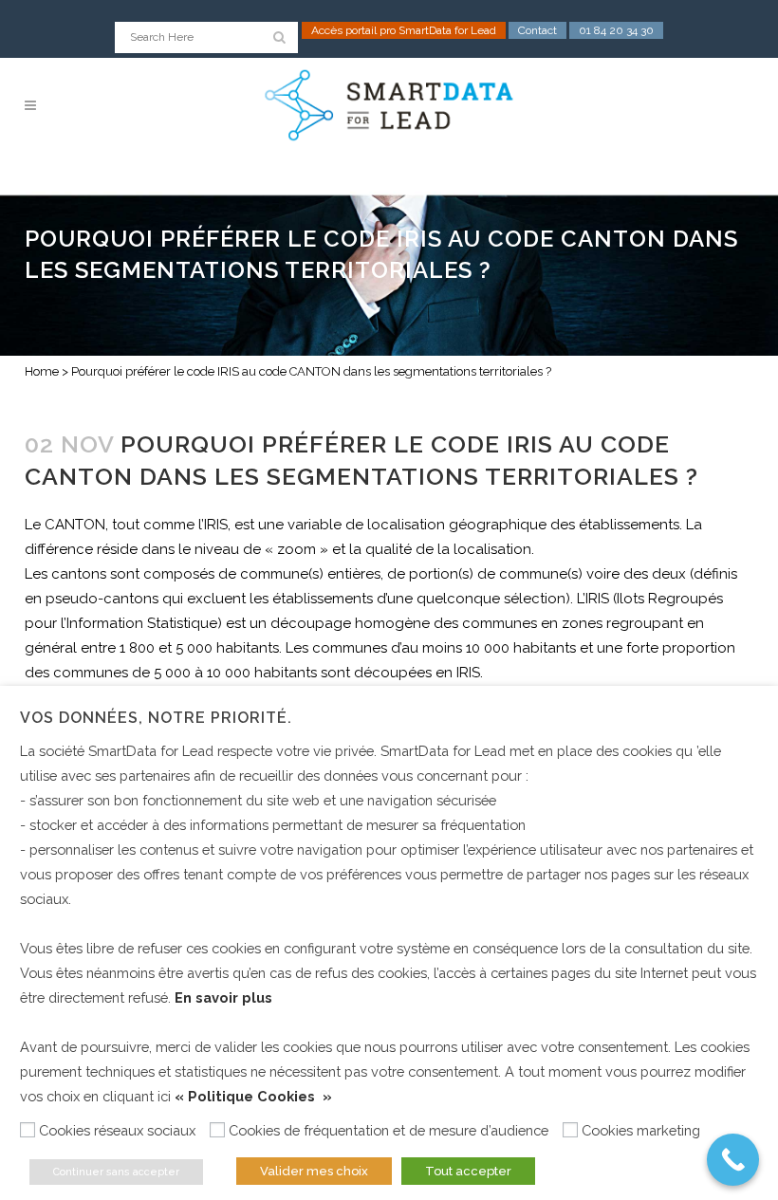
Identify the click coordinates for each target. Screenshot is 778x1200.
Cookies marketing (641, 1130)
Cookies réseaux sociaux (117, 1130)
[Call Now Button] (733, 1160)
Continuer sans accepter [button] (116, 1172)
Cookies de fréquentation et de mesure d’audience (388, 1130)
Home (42, 371)
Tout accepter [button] (468, 1171)
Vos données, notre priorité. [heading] (156, 718)
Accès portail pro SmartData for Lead (403, 30)
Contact (537, 30)
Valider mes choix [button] (314, 1171)
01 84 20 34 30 (616, 30)
